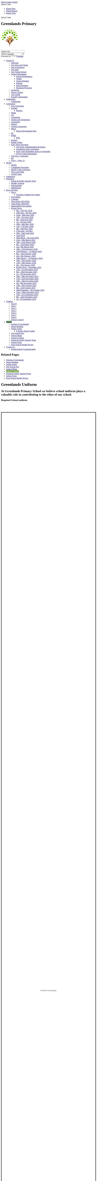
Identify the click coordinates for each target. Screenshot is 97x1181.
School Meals (16, 336)
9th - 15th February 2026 (26, 254)
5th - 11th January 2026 (25, 265)
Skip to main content (9, 2)
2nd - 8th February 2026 (26, 256)
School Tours (16, 342)
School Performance (24, 76)
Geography (15, 122)
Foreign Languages (19, 126)
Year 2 (13, 308)
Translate (19, 56)
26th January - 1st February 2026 (29, 258)
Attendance (10, 176)
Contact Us (10, 347)
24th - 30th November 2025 (27, 276)
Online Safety (16, 329)
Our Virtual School (18, 72)
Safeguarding (16, 185)
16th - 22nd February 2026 (27, 249)
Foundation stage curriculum (27, 149)
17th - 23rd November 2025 (27, 279)
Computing (15, 117)
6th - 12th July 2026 (24, 211)
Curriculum (10, 104)
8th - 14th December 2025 (26, 272)
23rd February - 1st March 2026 (29, 251)
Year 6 (13, 317)
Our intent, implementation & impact (30, 147)
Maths (13, 113)
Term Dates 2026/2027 (20, 204)
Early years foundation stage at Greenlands (33, 151)
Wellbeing (10, 179)
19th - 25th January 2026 (26, 261)
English (14, 108)
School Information (19, 74)
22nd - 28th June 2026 (25, 215)
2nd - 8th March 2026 (25, 247)
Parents (9, 322)
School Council (17, 320)
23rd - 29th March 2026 (25, 240)
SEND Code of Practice (20, 170)
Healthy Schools (17, 183)
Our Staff (15, 70)
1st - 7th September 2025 (26, 299)
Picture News (16, 208)
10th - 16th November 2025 (27, 281)
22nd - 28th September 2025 (27, 292)
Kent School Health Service (22, 345)
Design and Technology (20, 120)
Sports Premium (22, 81)
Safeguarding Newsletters (21, 206)
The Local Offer (17, 172)
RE (12, 158)
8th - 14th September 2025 (26, 297)
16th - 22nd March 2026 (26, 242)
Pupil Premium (22, 85)
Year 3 (13, 311)
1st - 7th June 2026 (23, 222)
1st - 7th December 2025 (26, 274)
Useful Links (16, 174)
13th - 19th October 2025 (26, 286)
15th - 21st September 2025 (27, 295)
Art (12, 115)
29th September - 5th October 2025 (30, 290)
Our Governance (18, 67)
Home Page (10, 9)
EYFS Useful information (26, 154)
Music (13, 129)
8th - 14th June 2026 (24, 220)
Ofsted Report (11, 11)
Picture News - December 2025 (28, 267)
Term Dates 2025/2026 (20, 201)
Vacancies (15, 90)
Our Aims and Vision (19, 65)
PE (12, 133)
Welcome (15, 63)
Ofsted (18, 79)
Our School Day (17, 333)
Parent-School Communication (23, 349)
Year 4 (13, 313)
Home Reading (17, 326)
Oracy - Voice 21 (18, 160)
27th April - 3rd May (24, 231)
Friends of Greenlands (20, 324)
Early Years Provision (19, 145)
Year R (14, 304)
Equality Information (19, 97)
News (13, 192)
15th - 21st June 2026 (24, 217)
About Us (10, 60)
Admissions (10, 99)
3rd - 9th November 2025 (26, 283)
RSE (18, 138)
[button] (11, 17)
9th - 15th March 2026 (25, 245)
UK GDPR (15, 95)
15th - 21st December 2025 (27, 270)
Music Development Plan (26, 131)
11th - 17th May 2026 (24, 226)
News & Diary (12, 190)
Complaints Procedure (20, 167)
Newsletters (15, 197)
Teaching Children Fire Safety (28, 195)
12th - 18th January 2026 (26, 263)
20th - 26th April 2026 (25, 233)
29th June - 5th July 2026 (26, 213)
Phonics (19, 110)
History (14, 124)
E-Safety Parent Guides (25, 331)
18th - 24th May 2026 (25, 224)
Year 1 (13, 306)
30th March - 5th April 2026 (27, 238)
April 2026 (20, 236)
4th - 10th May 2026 (24, 229)
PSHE (13, 135)
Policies (19, 83)
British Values (16, 142)
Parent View (11, 13)
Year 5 (13, 315)
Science (14, 140)
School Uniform (17, 338)
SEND (8, 163)
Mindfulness (16, 188)
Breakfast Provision (24, 88)
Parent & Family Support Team (23, 181)
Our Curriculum (17, 106)
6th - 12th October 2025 (25, 288)
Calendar (14, 199)
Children (9, 301)
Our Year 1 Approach (19, 156)
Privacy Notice (17, 92)
